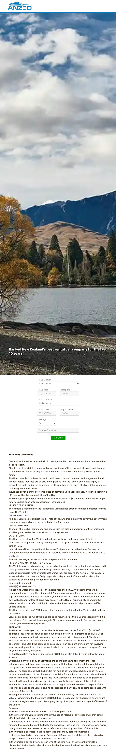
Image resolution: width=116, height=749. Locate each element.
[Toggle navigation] (110, 6)
